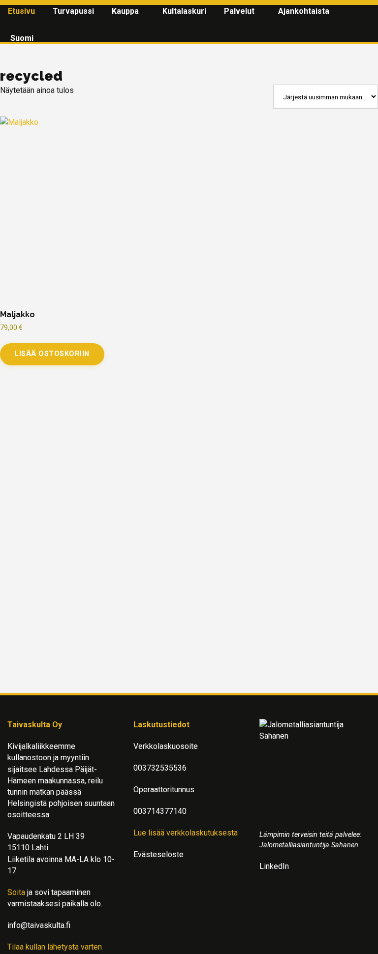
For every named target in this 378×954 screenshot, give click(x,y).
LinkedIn (274, 866)
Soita (16, 892)
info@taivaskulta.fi (38, 925)
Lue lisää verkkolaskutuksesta (185, 832)
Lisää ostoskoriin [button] (52, 354)
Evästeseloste (158, 854)
